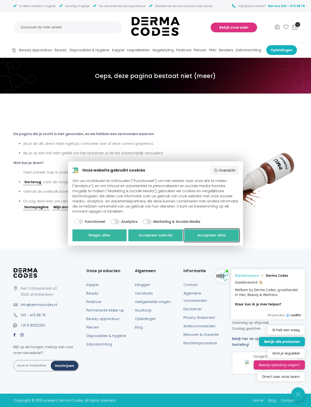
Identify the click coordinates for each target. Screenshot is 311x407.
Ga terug (32, 182)
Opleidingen (145, 318)
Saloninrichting (99, 344)
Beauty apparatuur (103, 318)
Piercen (92, 327)
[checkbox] (88, 222)
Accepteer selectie (155, 235)
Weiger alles (99, 235)
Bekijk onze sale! (233, 27)
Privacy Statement (199, 317)
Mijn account (65, 207)
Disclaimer (192, 309)
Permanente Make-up (105, 310)
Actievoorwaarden (199, 326)
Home (14, 50)
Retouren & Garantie (201, 334)
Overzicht (227, 170)
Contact (190, 284)
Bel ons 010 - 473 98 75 (286, 6)
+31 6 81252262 (33, 325)
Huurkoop (143, 310)
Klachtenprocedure (200, 343)
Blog (139, 327)
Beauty (92, 293)
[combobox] (68, 27)
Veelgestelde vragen (153, 301)
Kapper (92, 284)
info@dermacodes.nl (39, 304)
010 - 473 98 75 (33, 315)
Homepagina (36, 207)
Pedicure (93, 301)
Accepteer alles (212, 235)
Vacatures (144, 293)
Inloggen (142, 284)
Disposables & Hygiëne (106, 335)
